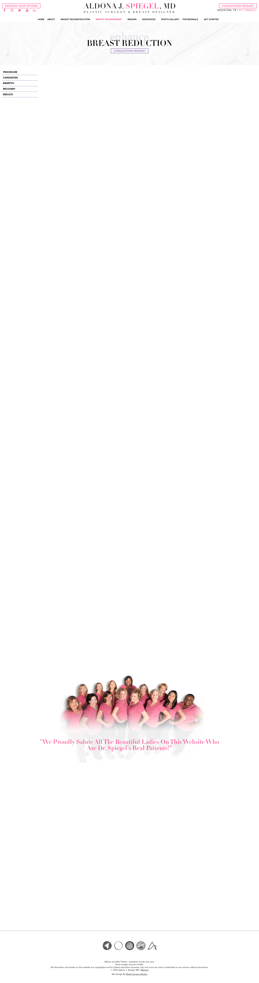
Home (41, 19)
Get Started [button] (211, 19)
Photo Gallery (170, 19)
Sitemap (144, 970)
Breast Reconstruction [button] (75, 19)
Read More (129, 665)
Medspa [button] (132, 19)
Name (151, 839)
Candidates (10, 77)
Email (150, 860)
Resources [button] (148, 19)
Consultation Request (238, 5)
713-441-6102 (77, 894)
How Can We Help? (158, 894)
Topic (150, 882)
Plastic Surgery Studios (136, 974)
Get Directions (12, 904)
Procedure (10, 72)
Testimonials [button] (190, 19)
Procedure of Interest (159, 871)
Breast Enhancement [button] (109, 19)
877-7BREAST (248, 10)
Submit (154, 916)
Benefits (8, 83)
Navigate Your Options (21, 5)
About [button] (51, 19)
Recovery (9, 88)
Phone (151, 849)
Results (8, 94)
